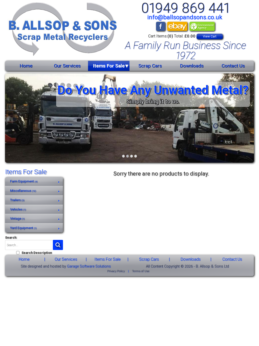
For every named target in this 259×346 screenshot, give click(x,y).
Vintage (17, 218)
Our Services (67, 66)
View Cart (210, 36)
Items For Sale (109, 66)
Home (25, 66)
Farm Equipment (24, 181)
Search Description (36, 253)
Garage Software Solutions (89, 266)
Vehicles (18, 209)
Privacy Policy (116, 271)
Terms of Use (140, 271)
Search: (11, 237)
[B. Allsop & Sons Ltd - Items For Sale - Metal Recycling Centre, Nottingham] (61, 30)
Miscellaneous (23, 191)
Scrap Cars (150, 66)
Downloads (192, 66)
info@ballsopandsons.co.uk (184, 17)
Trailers (17, 200)
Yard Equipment (23, 228)
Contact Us (233, 66)
